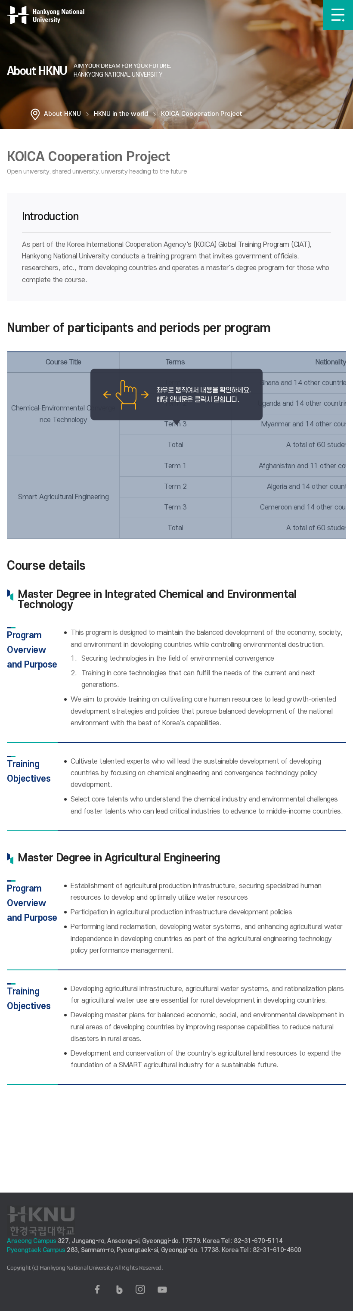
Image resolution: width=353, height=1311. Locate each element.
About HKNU (62, 114)
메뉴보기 (338, 15)
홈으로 (35, 114)
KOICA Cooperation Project (201, 114)
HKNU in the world (121, 114)
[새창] (97, 1289)
